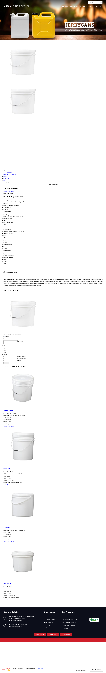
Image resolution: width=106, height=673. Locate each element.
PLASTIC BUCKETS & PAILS (70, 619)
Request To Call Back (9, 174)
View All (65, 628)
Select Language (96, 670)
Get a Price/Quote (8, 191)
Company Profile (75, 6)
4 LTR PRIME (7, 527)
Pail (4, 180)
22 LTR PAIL (7, 468)
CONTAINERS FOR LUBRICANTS (71, 617)
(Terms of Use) (39, 668)
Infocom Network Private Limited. (35, 670)
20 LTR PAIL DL (8, 410)
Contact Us (97, 6)
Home (5, 176)
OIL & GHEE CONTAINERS (70, 625)
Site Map (48, 628)
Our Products (87, 6)
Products (6, 178)
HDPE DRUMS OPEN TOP (69, 622)
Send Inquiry (9, 172)
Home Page (64, 6)
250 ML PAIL (7, 584)
